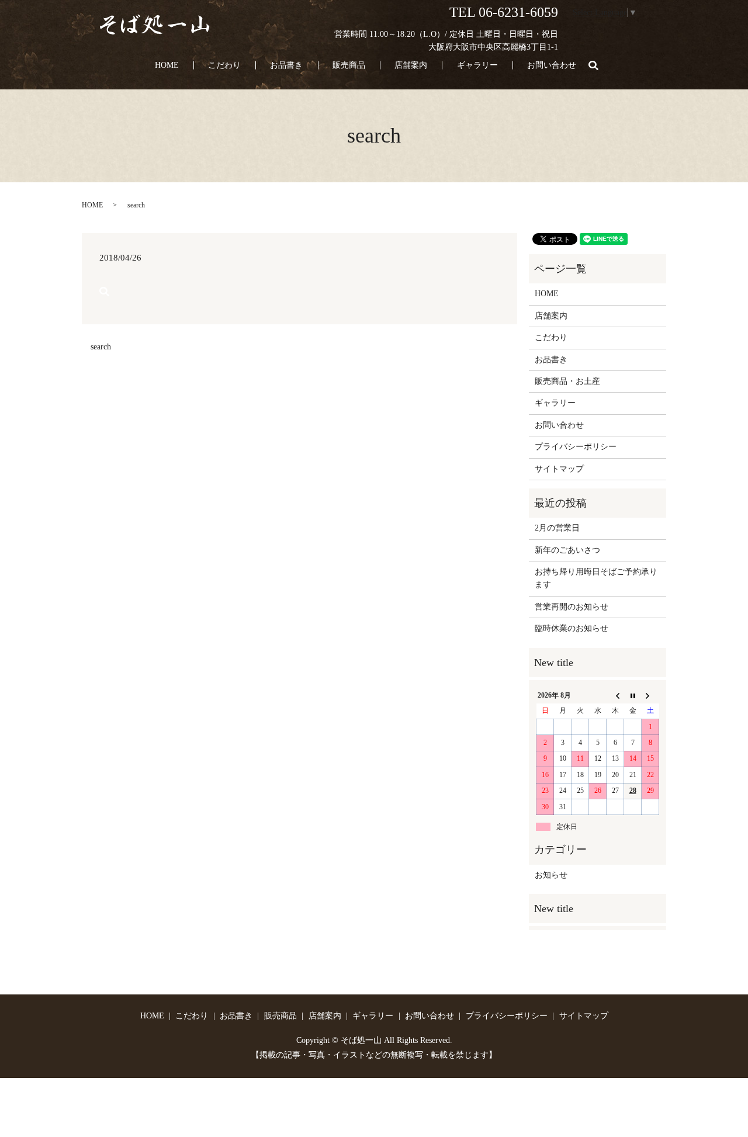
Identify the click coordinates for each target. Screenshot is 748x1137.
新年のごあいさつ (567, 550)
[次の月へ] (650, 695)
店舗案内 (410, 65)
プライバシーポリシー (576, 446)
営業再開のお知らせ (571, 606)
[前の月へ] (615, 695)
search (600, 65)
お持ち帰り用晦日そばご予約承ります (596, 578)
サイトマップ (559, 468)
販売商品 (349, 65)
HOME (167, 65)
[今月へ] (633, 695)
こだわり (224, 65)
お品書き (286, 65)
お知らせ (551, 875)
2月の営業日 (557, 528)
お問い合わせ (551, 65)
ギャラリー (477, 65)
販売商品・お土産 (567, 381)
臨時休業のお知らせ (571, 628)
